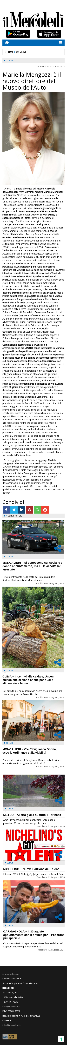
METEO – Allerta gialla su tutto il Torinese (32, 815)
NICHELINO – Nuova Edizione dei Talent (31, 869)
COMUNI (21, 52)
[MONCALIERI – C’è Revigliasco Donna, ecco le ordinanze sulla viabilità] (33, 720)
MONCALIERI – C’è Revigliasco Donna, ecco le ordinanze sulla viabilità (29, 751)
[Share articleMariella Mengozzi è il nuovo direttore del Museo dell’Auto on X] (14, 510)
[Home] (5, 43)
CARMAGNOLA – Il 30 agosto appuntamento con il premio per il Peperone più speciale (33, 935)
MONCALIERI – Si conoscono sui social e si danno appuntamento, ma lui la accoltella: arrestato (32, 566)
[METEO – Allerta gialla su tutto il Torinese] (34, 791)
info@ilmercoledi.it (11, 1025)
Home (10, 52)
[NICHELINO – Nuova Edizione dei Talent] (34, 845)
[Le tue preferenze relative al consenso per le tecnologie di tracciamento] (61, 1039)
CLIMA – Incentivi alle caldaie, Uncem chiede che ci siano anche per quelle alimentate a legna (28, 680)
